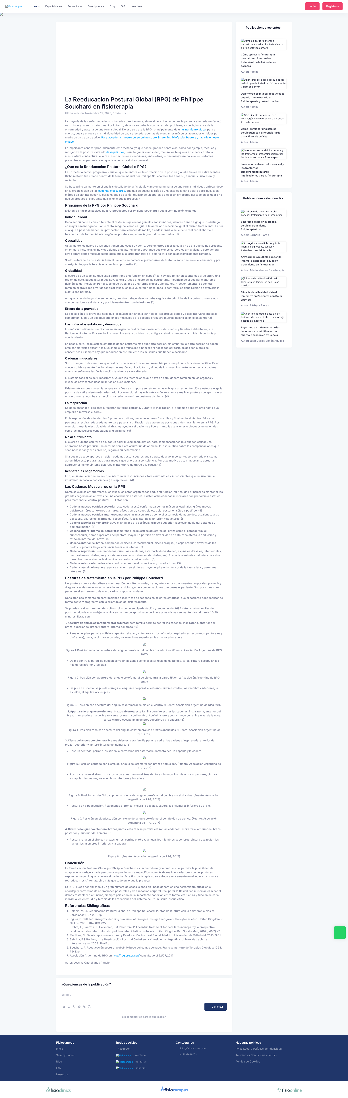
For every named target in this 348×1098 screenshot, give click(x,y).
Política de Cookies (248, 1061)
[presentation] (3, 25)
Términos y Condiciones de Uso (256, 1055)
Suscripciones (65, 1055)
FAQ (58, 1068)
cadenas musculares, (112, 190)
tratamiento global (193, 129)
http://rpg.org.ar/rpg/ (126, 955)
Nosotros (62, 1074)
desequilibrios (115, 152)
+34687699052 (188, 1054)
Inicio (59, 1048)
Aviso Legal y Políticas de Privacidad (259, 1048)
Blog (59, 1061)
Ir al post (263, 44)
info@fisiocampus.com (193, 1048)
